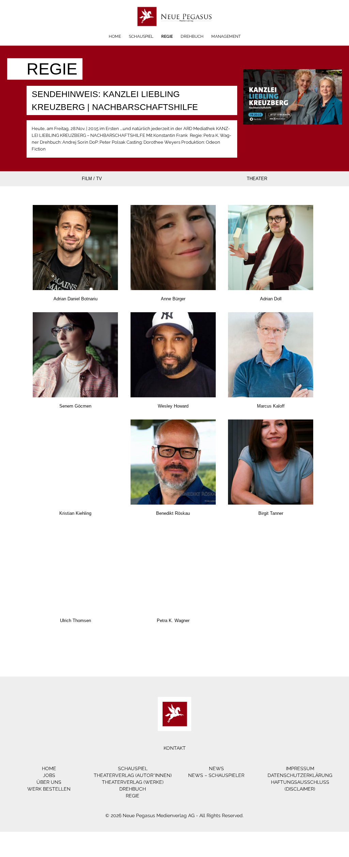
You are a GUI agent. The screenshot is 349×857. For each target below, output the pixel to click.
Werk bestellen (49, 789)
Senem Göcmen (75, 406)
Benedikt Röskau (173, 513)
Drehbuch (192, 36)
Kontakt (175, 748)
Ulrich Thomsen (75, 620)
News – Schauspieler (216, 775)
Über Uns (48, 782)
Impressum (300, 768)
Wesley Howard (173, 406)
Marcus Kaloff (271, 406)
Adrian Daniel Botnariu (75, 298)
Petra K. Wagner (173, 620)
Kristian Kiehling (75, 513)
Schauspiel (141, 36)
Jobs (49, 775)
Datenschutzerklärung (300, 775)
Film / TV (92, 178)
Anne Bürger (173, 298)
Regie (167, 36)
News (216, 768)
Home (115, 36)
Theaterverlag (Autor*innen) (133, 775)
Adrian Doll (271, 298)
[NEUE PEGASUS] (174, 31)
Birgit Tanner (270, 513)
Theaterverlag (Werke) (133, 782)
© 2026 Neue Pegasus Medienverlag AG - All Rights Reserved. (174, 815)
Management (226, 36)
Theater (257, 178)
